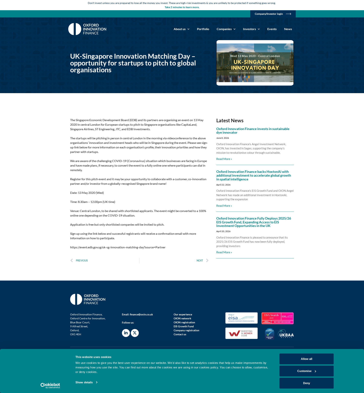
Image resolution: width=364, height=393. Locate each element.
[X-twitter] (135, 333)
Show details (84, 382)
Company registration (186, 330)
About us (180, 29)
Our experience (183, 314)
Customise (304, 371)
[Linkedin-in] (126, 333)
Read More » (224, 159)
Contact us (180, 334)
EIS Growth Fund (184, 326)
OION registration (184, 322)
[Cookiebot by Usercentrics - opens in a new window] (50, 385)
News (288, 29)
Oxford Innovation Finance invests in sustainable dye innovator (252, 131)
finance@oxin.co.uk (141, 314)
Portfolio (203, 29)
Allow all (306, 358)
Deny (306, 383)
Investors (249, 29)
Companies (224, 29)
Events (272, 29)
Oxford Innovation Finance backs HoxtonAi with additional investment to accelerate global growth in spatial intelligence (253, 175)
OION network (182, 318)
